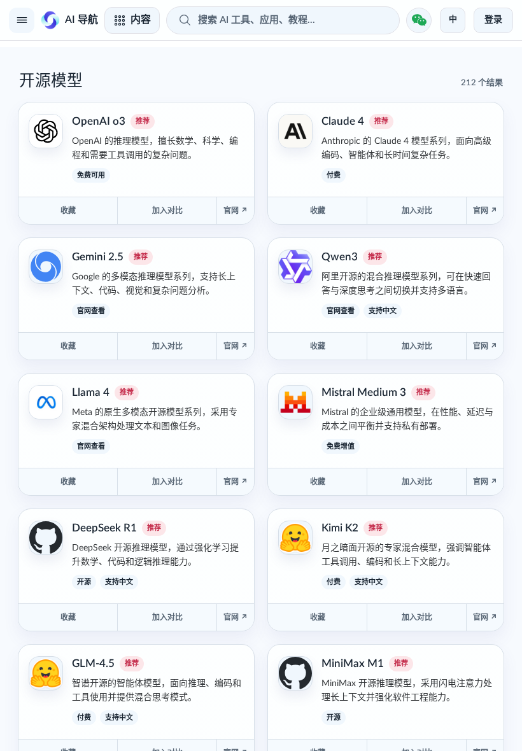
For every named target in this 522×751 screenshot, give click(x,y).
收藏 (68, 210)
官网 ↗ (235, 210)
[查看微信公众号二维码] (419, 20)
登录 (493, 19)
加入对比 (167, 210)
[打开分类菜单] (21, 20)
